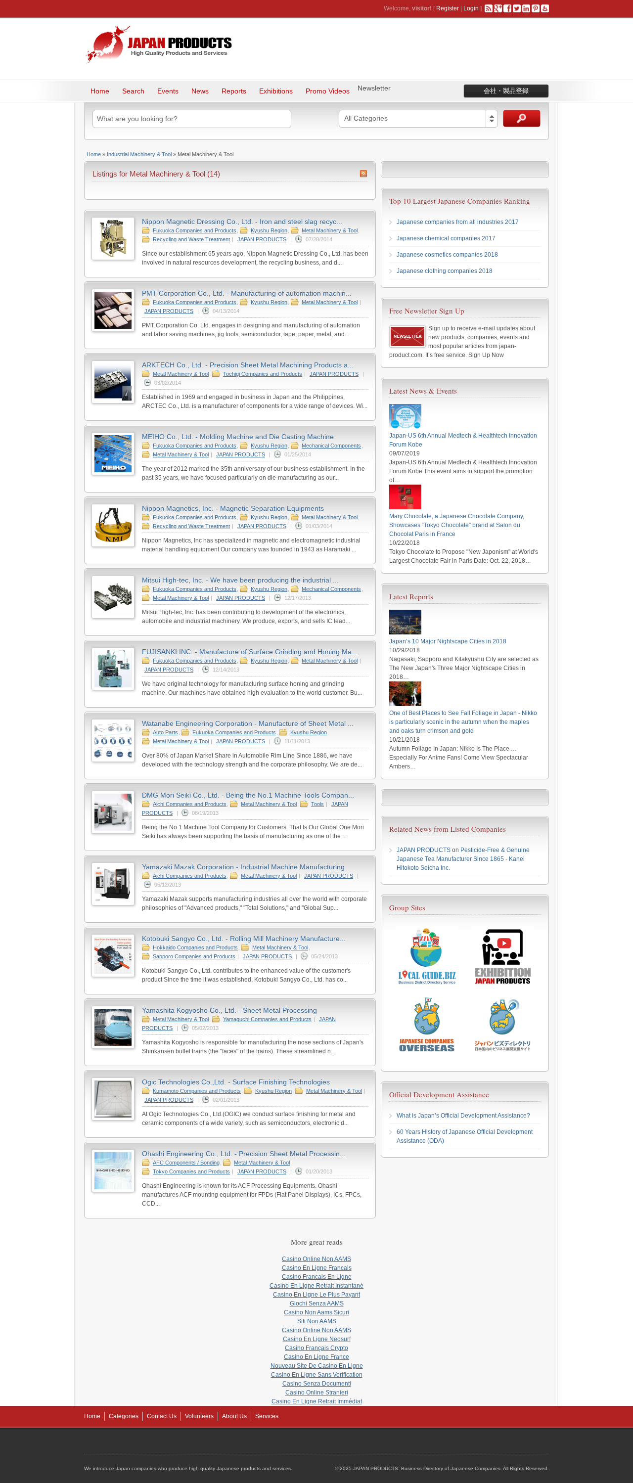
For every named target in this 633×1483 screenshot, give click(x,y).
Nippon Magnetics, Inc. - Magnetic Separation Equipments (233, 508)
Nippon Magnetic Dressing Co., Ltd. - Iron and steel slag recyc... (242, 221)
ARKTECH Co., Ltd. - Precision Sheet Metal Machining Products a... (248, 365)
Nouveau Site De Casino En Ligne (317, 1365)
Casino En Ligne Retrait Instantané (316, 1285)
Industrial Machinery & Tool (139, 154)
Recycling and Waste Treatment (191, 239)
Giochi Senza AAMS (317, 1303)
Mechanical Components (331, 446)
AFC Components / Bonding (186, 1163)
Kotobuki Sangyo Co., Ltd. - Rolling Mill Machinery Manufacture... (244, 939)
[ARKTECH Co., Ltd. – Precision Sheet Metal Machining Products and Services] (113, 401)
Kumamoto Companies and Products (197, 1091)
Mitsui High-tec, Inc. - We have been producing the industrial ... (240, 580)
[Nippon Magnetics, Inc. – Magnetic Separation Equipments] (113, 544)
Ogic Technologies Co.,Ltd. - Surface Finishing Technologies (236, 1082)
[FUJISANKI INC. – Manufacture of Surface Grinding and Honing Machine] (113, 688)
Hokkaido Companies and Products (195, 947)
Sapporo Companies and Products (194, 956)
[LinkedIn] (526, 8)
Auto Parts (165, 732)
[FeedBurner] (545, 8)
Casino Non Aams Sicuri (316, 1312)
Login (471, 8)
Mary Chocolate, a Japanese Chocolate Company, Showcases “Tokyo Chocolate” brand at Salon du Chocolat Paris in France (456, 525)
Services (266, 1416)
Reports (234, 91)
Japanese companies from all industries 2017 (458, 222)
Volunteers (199, 1416)
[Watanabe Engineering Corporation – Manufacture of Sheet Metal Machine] (113, 760)
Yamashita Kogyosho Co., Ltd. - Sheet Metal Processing (229, 1010)
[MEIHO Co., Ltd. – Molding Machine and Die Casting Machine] (113, 473)
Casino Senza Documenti (316, 1383)
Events (168, 91)
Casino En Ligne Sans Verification (316, 1374)
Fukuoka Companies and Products (194, 230)
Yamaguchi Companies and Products (267, 1019)
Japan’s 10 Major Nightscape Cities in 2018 (447, 641)
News (200, 91)
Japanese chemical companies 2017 (446, 238)
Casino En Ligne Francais (317, 1267)
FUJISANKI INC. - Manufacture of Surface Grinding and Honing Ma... (250, 652)
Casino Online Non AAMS (316, 1259)
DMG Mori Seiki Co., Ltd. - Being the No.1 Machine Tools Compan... (248, 795)
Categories (123, 1416)
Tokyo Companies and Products (191, 1171)
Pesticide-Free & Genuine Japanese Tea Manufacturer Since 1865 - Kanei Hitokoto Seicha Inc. (463, 859)
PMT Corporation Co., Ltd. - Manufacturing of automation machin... (247, 293)
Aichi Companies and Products (189, 804)
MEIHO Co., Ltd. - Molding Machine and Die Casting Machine (238, 437)
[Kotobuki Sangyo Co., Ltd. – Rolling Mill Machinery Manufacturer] (113, 975)
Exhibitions (276, 91)
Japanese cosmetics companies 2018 (447, 254)
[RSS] (489, 8)
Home (99, 91)
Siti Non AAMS (316, 1321)
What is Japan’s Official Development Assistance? (463, 1115)
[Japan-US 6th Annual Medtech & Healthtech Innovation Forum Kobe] (405, 426)
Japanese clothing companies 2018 (445, 271)
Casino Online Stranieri (316, 1392)
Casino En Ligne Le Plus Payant (316, 1294)
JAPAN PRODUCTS (261, 239)
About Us (234, 1416)
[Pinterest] (536, 8)
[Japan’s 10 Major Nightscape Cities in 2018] (405, 632)
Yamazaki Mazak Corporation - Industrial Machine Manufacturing (243, 867)
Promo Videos (328, 91)
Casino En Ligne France (316, 1356)
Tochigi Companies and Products (262, 374)
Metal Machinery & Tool (330, 230)
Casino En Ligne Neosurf (317, 1339)
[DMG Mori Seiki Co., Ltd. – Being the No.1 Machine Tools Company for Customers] (113, 831)
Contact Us (162, 1416)
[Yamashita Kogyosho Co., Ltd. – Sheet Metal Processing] (113, 1046)
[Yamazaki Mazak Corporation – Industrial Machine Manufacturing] (113, 903)
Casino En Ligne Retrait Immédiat (316, 1401)
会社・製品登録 (506, 90)
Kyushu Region (269, 230)
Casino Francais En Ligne (317, 1276)
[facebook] (507, 8)
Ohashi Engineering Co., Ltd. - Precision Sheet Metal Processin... (244, 1154)
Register (447, 8)
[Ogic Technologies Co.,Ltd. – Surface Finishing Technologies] (113, 1118)
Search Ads (522, 118)
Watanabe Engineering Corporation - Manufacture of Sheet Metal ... (248, 723)
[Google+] (498, 8)
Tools (317, 804)
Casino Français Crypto (316, 1348)
